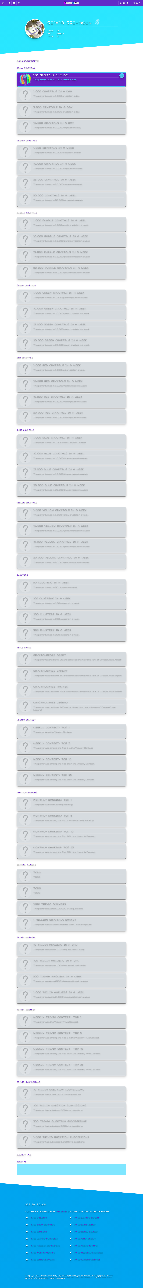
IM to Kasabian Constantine (45, 1245)
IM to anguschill (39, 1217)
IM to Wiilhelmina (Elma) (87, 1259)
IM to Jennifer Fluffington (44, 1238)
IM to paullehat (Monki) (43, 1259)
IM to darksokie (39, 1231)
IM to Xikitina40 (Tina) (86, 1245)
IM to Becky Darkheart (43, 1224)
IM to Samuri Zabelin (85, 1224)
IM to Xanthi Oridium (85, 1238)
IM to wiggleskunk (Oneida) (88, 1252)
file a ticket (61, 1211)
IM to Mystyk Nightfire (43, 1252)
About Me (22, 1162)
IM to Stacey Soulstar (86, 1231)
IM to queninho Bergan (86, 1217)
